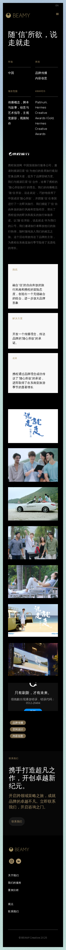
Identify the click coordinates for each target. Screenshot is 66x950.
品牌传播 (18, 722)
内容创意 (18, 736)
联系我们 (17, 821)
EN (57, 5)
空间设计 (18, 729)
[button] (57, 14)
